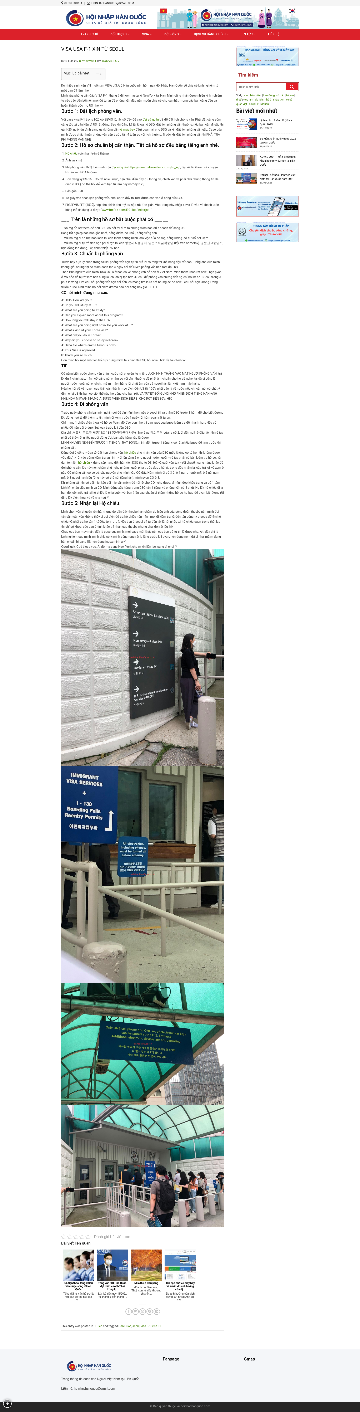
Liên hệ (273, 34)
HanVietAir (111, 61)
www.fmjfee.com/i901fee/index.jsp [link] (125, 210)
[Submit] (292, 87)
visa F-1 (146, 1326)
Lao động (269, 95)
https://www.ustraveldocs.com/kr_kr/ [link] (154, 167)
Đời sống (171, 34)
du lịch (259, 99)
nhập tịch (278, 99)
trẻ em (290, 95)
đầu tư (265, 104)
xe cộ (289, 99)
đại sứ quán (151, 119)
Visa (145, 34)
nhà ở (268, 99)
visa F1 (156, 1326)
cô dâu (280, 95)
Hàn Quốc (125, 1326)
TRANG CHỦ (89, 34)
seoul (136, 1326)
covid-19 (254, 104)
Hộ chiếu (71, 153)
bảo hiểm (255, 95)
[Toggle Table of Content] (96, 74)
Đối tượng (118, 34)
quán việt (241, 104)
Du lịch (98, 1326)
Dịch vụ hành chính (210, 34)
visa (246, 95)
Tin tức (247, 34)
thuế (238, 99)
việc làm (248, 99)
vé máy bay (127, 129)
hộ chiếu (130, 452)
